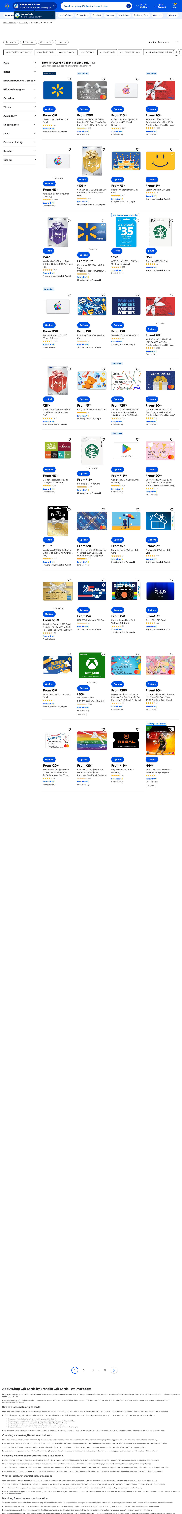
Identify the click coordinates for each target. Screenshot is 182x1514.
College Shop (82, 15)
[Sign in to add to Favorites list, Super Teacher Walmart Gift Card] (69, 654)
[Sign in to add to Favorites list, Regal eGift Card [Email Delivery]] (137, 729)
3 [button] (93, 1370)
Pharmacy (110, 15)
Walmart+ (157, 15)
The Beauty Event (141, 15)
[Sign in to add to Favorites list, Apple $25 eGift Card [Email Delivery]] (69, 149)
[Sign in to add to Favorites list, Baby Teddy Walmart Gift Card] (103, 369)
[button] (143, 6)
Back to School (65, 15)
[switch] (11, 42)
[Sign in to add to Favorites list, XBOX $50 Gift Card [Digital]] (103, 654)
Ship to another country (31, 17)
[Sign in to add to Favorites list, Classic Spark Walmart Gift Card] (69, 79)
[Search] (128, 6)
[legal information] (89, 66)
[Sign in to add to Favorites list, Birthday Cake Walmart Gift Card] (137, 149)
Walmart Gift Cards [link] (67, 52)
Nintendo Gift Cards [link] (45, 52)
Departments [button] (11, 15)
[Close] (52, 15)
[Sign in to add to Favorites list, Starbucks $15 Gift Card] (171, 220)
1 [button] (74, 1370)
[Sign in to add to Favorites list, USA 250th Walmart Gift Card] (103, 579)
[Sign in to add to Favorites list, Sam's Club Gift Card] (171, 579)
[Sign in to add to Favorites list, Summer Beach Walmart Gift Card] (137, 509)
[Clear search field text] (122, 6)
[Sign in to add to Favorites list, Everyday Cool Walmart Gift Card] (103, 295)
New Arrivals (124, 15)
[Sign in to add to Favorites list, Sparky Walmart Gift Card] (171, 149)
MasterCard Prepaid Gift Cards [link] (18, 52)
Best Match (163, 42)
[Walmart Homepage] (7, 6)
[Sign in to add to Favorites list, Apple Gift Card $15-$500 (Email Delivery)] (69, 295)
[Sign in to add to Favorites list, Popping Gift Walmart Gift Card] (171, 509)
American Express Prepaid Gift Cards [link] (161, 52)
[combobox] (96, 6)
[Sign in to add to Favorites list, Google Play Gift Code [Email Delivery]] (137, 439)
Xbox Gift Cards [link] (87, 52)
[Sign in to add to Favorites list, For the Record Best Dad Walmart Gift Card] (137, 579)
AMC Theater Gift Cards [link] (130, 52)
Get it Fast (97, 15)
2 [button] (83, 1370)
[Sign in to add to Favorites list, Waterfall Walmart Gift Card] (137, 295)
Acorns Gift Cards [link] (107, 52)
